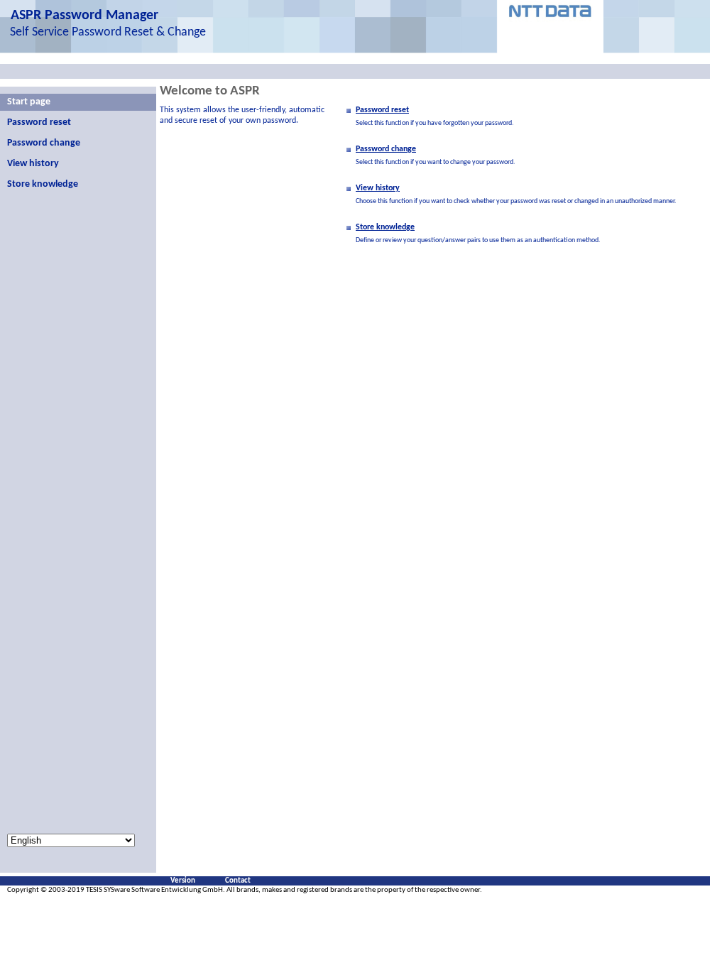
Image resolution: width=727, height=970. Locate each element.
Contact (238, 881)
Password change (43, 143)
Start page (28, 102)
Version (182, 881)
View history (33, 163)
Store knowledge (42, 184)
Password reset (39, 122)
